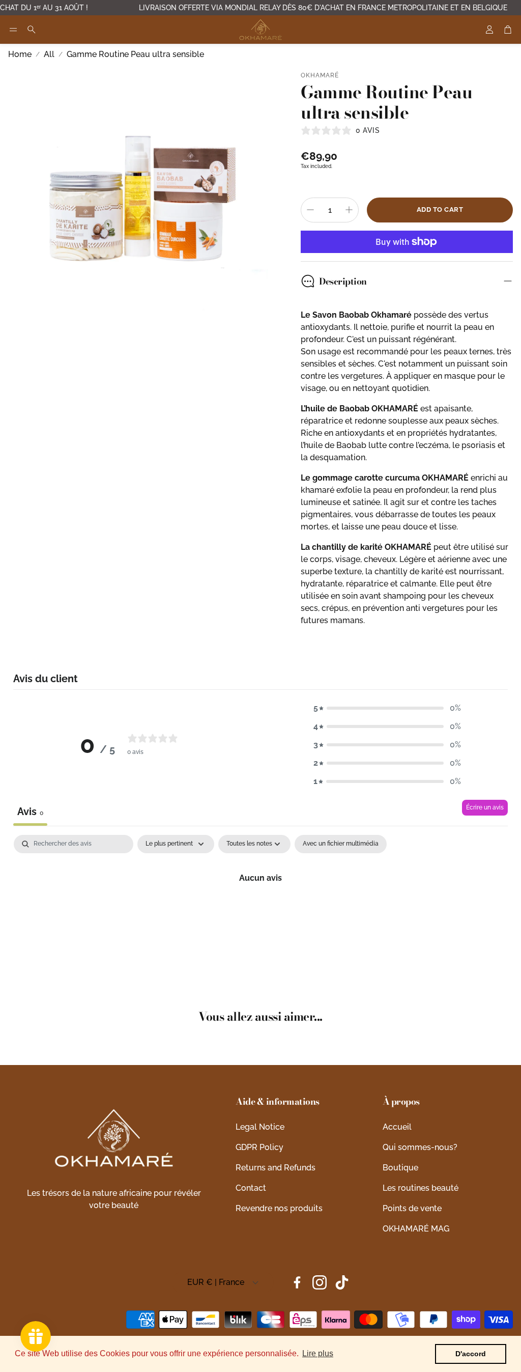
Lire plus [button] (317, 1353)
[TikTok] (342, 1282)
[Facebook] (297, 1282)
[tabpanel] (260, 912)
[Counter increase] (349, 210)
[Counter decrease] (310, 210)
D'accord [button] (470, 1354)
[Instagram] (319, 1282)
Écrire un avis (485, 807)
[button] (13, 29)
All (49, 54)
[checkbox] (341, 844)
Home (20, 54)
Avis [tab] (30, 811)
